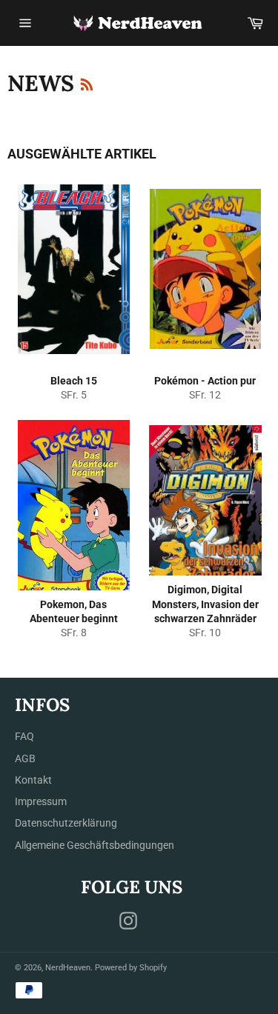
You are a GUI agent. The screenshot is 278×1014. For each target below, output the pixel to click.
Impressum (41, 801)
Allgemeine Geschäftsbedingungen (94, 845)
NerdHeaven (67, 968)
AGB (25, 758)
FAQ (24, 736)
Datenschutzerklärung (66, 823)
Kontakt (33, 780)
